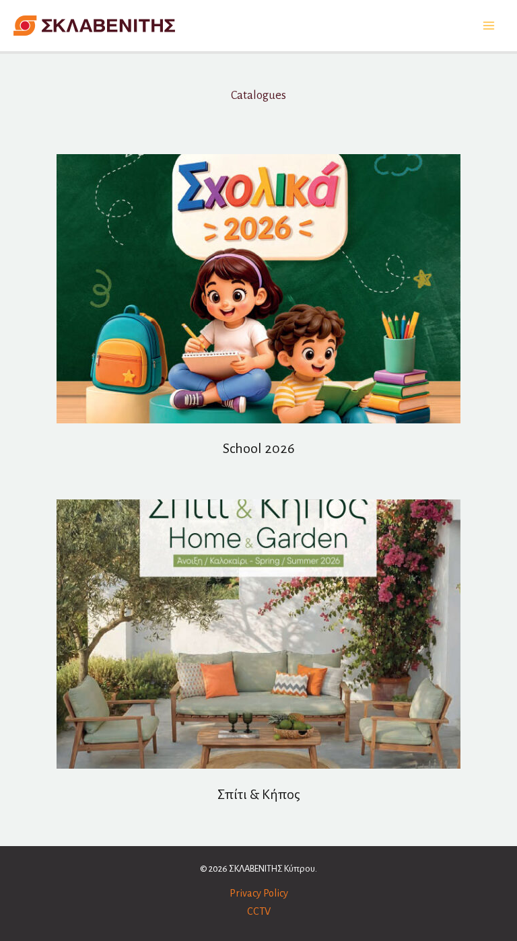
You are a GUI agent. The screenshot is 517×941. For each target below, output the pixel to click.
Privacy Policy (259, 893)
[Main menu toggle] (488, 26)
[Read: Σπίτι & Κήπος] (258, 633)
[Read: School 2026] (258, 287)
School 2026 (259, 448)
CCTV (259, 911)
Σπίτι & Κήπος (258, 794)
